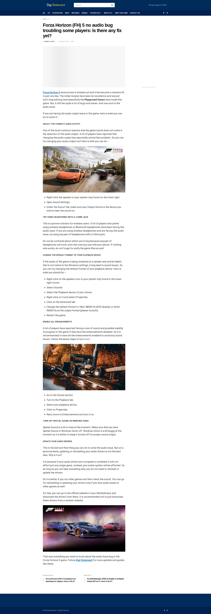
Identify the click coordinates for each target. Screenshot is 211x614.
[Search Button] (112, 5)
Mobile (84, 13)
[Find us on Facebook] (163, 13)
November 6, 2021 (63, 41)
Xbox (67, 13)
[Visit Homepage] (56, 5)
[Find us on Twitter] (167, 13)
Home (44, 19)
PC (49, 13)
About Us (108, 13)
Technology (95, 13)
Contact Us (135, 13)
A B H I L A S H (49, 41)
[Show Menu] (44, 13)
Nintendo (75, 13)
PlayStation (57, 13)
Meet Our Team (121, 13)
